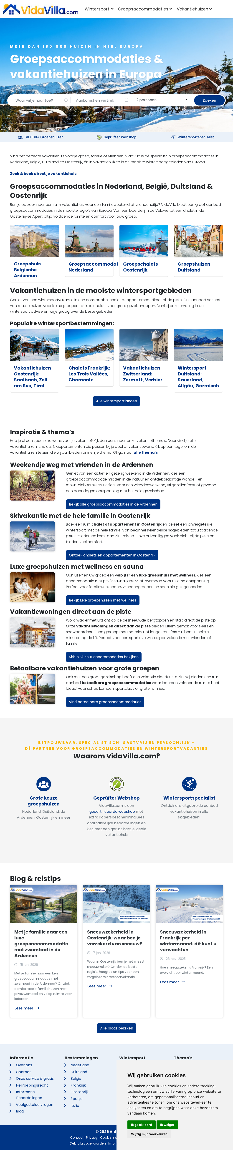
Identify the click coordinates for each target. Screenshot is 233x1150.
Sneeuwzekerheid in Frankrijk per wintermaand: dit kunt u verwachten (188, 941)
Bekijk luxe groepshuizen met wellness (103, 600)
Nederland (80, 1065)
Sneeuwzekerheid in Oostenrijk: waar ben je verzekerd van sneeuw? (114, 938)
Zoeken (209, 100)
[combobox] (161, 100)
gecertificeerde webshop (112, 811)
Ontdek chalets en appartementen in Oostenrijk (112, 555)
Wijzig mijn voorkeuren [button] (149, 1134)
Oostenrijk (80, 1092)
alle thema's (146, 452)
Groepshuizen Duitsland (194, 267)
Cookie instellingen (115, 1137)
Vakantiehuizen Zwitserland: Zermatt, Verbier (142, 374)
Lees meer (24, 1008)
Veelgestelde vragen (34, 1104)
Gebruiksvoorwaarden (87, 1143)
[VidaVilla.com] (40, 9)
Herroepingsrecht (32, 1085)
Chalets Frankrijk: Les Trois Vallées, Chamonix (89, 374)
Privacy (92, 1137)
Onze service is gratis (35, 1078)
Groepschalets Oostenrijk (140, 267)
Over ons (24, 1065)
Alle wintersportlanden (116, 401)
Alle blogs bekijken (116, 1028)
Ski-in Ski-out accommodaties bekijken (104, 656)
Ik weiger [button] (167, 1125)
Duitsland (79, 1072)
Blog (20, 1111)
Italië (75, 1105)
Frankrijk (78, 1085)
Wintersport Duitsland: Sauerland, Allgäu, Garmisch (198, 377)
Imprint (114, 1143)
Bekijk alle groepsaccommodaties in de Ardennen (113, 504)
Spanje (77, 1098)
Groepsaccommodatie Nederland (95, 267)
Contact (23, 1072)
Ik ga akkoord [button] (141, 1125)
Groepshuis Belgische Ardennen (27, 270)
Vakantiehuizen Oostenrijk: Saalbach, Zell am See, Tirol (32, 377)
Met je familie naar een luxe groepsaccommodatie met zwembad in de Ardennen (41, 944)
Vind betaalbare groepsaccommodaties (105, 702)
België (76, 1078)
